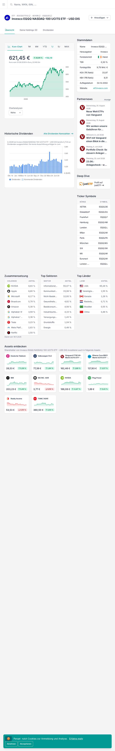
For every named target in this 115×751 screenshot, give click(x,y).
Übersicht (9, 30)
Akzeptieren (25, 744)
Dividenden (48, 30)
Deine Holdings (28, 30)
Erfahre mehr (76, 738)
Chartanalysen (15, 108)
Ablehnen (11, 744)
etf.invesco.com (100, 88)
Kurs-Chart (17, 46)
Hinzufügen (99, 17)
